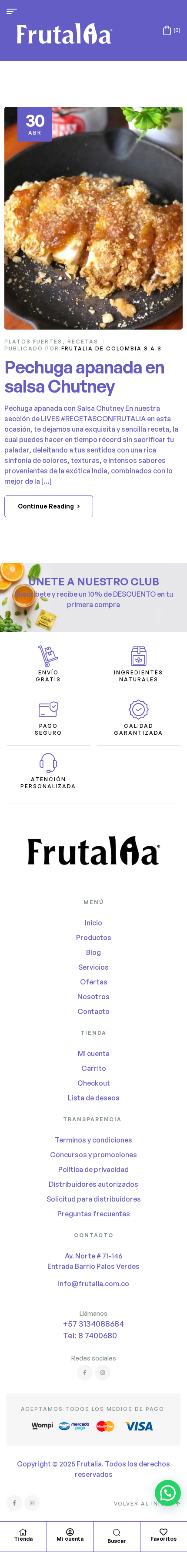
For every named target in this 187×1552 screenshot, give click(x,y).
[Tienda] (23, 1532)
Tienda (23, 1538)
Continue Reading (46, 506)
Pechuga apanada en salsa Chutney (84, 376)
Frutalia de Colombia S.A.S (111, 348)
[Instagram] (102, 1372)
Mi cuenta (70, 1538)
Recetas (82, 341)
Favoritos (163, 1538)
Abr (35, 122)
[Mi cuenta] (70, 1532)
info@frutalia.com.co (93, 1283)
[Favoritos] (163, 1532)
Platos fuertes (33, 341)
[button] (168, 1493)
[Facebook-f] (85, 1372)
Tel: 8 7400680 (90, 1335)
